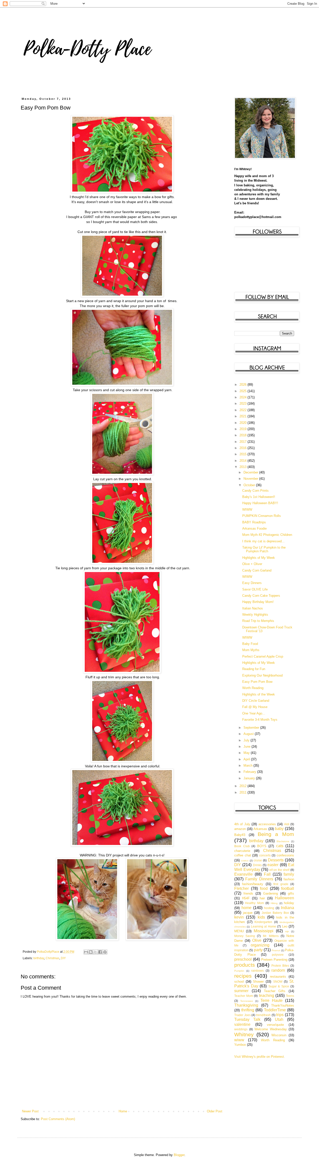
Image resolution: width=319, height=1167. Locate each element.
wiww (239, 1040)
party (258, 950)
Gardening (270, 893)
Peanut (276, 950)
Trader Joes (242, 1015)
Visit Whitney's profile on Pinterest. (259, 1056)
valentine (242, 1024)
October (249, 485)
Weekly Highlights (255, 614)
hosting (269, 908)
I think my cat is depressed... (263, 541)
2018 (243, 435)
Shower (258, 981)
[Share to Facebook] (100, 951)
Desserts (276, 860)
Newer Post (30, 1111)
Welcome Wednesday (270, 1029)
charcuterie (242, 851)
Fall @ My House (254, 707)
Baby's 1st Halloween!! (258, 497)
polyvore (278, 954)
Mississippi (263, 931)
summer (241, 991)
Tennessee (246, 1001)
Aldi (286, 824)
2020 (243, 423)
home (246, 908)
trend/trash (263, 1015)
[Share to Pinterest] (104, 951)
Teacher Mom (243, 995)
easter (272, 865)
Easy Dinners (252, 583)
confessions (285, 855)
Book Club (242, 846)
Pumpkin (239, 970)
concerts (265, 855)
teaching (266, 995)
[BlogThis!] (90, 951)
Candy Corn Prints (255, 490)
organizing (260, 945)
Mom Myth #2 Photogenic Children (267, 535)
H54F (246, 898)
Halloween (284, 898)
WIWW (247, 509)
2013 (243, 467)
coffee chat (242, 855)
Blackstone (283, 841)
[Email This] (85, 951)
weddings (240, 1029)
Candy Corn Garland (256, 570)
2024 (243, 397)
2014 (243, 461)
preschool (243, 959)
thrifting (247, 1010)
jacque (247, 913)
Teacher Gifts (275, 991)
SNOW (277, 981)
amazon (240, 829)
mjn (287, 931)
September (251, 727)
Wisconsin (278, 1035)
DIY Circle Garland (255, 700)
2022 (243, 410)
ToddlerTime (275, 1010)
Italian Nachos (252, 608)
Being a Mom (276, 834)
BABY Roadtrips (254, 522)
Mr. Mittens (271, 935)
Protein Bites (280, 965)
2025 (243, 391)
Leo (284, 926)
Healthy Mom (254, 903)
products (244, 965)
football (287, 888)
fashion (289, 879)
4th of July (242, 824)
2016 (243, 448)
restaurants (278, 976)
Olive (256, 940)
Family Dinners (259, 879)
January (249, 778)
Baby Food (250, 644)
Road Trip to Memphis (258, 621)
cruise (258, 860)
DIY (63, 958)
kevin (239, 917)
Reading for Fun (253, 669)
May (247, 753)
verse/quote (275, 1025)
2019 (243, 429)
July (246, 740)
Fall (267, 874)
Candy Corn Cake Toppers (261, 595)
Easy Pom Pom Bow (257, 682)
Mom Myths (250, 650)
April (247, 759)
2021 (243, 416)
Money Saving (244, 935)
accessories (267, 824)
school (239, 981)
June (247, 746)
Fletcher (241, 888)
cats (279, 846)
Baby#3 (239, 835)
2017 (243, 442)
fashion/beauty (252, 884)
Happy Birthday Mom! (258, 602)
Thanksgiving (246, 1005)
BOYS (261, 846)
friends (248, 893)
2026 (243, 384)
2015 (243, 454)
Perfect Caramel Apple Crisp (262, 656)
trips (280, 1015)
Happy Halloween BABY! (260, 503)
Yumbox (240, 1045)
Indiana (287, 908)
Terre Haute (271, 1000)
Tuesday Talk (247, 1019)
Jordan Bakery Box (275, 912)
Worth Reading (252, 688)
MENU (239, 931)
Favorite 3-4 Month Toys (259, 719)
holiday (289, 903)
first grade (280, 884)
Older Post (214, 1111)
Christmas (52, 958)
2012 (243, 786)
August (249, 734)
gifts (291, 893)
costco (244, 860)
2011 (243, 792)
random (278, 970)
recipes (243, 976)
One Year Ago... (253, 713)
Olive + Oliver (252, 564)
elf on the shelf (279, 869)
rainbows (257, 970)
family (289, 874)
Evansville (243, 874)
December (251, 472)
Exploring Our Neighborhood (262, 675)
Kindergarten (263, 922)
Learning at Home (263, 926)
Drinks (257, 865)
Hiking (274, 903)
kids (261, 917)
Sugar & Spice (278, 986)
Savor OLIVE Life (255, 589)
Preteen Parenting (274, 959)
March (248, 765)
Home (123, 1111)
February (250, 772)
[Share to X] (95, 951)
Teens (290, 995)
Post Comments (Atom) (58, 1119)
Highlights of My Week (258, 558)
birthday (38, 958)
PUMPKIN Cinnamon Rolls (261, 516)
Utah (279, 1019)
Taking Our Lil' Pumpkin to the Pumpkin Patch (264, 549)
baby (279, 828)
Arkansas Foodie (254, 528)
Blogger (179, 1155)
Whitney (244, 1034)
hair (262, 898)
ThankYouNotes (282, 1005)
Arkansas (260, 829)
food (264, 888)
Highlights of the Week (258, 694)
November (251, 478)
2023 (243, 403)
